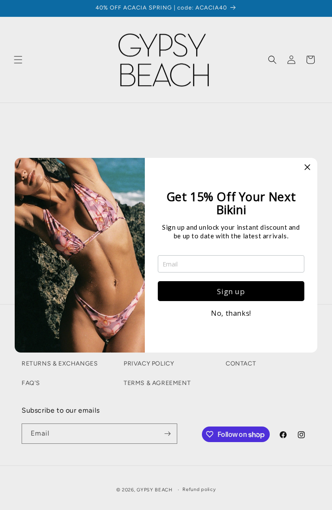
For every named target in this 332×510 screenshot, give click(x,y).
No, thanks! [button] (231, 313)
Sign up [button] (231, 291)
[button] (307, 167)
